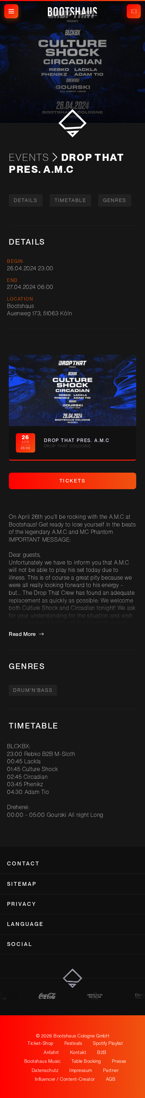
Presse (119, 1061)
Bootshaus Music (42, 1061)
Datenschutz (45, 1070)
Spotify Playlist (108, 1043)
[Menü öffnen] (11, 11)
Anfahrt (51, 1052)
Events (29, 157)
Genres (114, 200)
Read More (23, 634)
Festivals (73, 1043)
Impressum (80, 1070)
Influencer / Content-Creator (65, 1079)
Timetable (70, 200)
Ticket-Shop (40, 1043)
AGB (111, 1079)
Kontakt (78, 1052)
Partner (111, 1070)
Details (26, 200)
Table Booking (86, 1061)
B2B (102, 1052)
